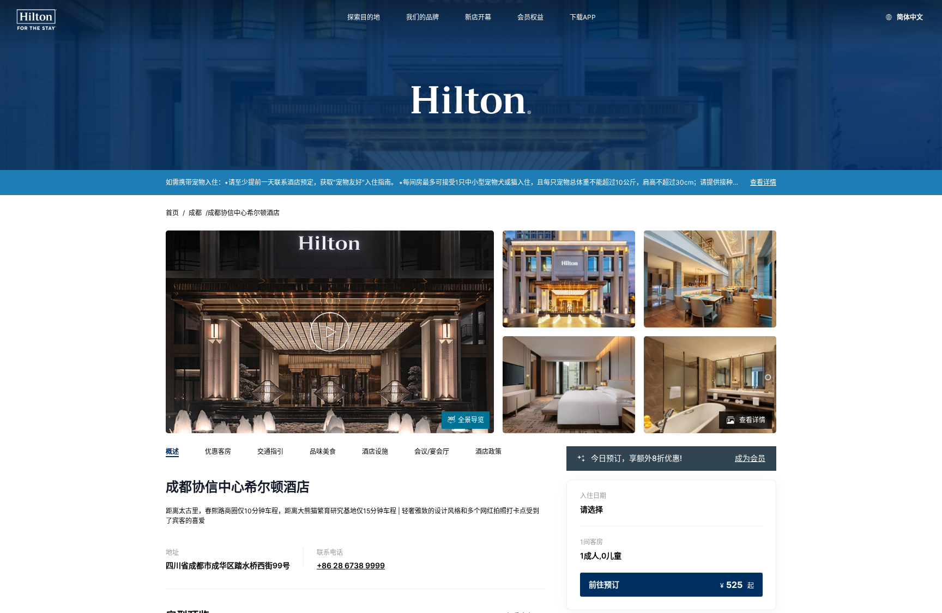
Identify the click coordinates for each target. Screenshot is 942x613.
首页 (172, 213)
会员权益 (530, 17)
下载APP (583, 17)
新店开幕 (478, 17)
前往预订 (671, 584)
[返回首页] (36, 20)
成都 (195, 213)
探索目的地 (363, 17)
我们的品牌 (422, 17)
